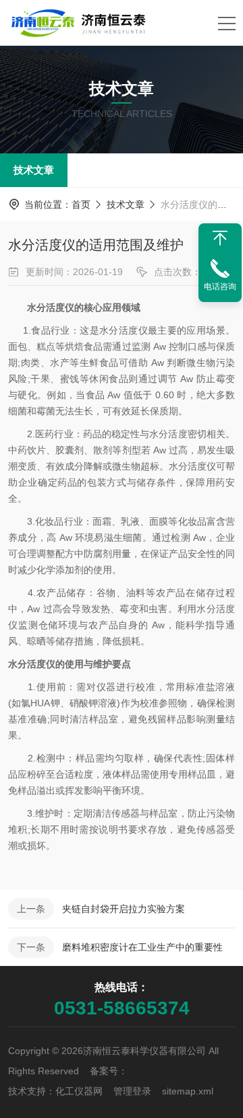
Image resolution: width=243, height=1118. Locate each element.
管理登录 (132, 1091)
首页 (81, 204)
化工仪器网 (79, 1091)
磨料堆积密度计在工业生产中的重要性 (142, 947)
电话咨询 (220, 286)
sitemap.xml (187, 1091)
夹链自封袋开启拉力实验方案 (123, 908)
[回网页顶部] (220, 238)
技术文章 (34, 170)
